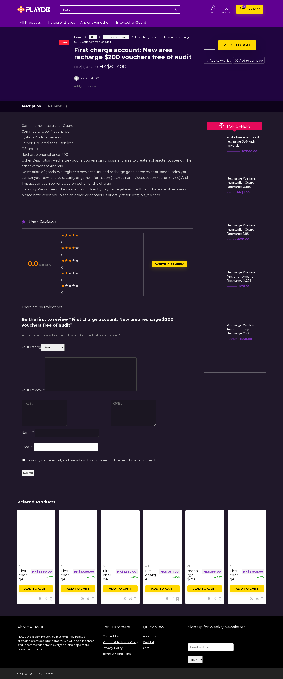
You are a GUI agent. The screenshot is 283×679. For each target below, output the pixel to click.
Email (27, 447)
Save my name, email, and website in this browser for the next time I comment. (91, 460)
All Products (30, 22)
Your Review (33, 390)
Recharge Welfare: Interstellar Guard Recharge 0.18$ (241, 182)
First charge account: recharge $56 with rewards (243, 141)
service (84, 78)
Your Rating (31, 347)
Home (78, 37)
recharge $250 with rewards (192, 581)
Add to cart (237, 45)
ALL (92, 37)
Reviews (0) (57, 106)
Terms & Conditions (117, 654)
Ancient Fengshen (95, 22)
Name (28, 433)
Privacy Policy (113, 648)
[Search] (175, 9)
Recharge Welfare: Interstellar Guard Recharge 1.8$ (241, 229)
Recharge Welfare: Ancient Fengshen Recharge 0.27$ (241, 276)
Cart (146, 648)
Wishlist (148, 642)
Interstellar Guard (131, 22)
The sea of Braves (60, 22)
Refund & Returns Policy (120, 642)
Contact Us (111, 636)
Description (30, 106)
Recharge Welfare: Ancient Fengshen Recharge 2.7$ (241, 329)
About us (149, 636)
